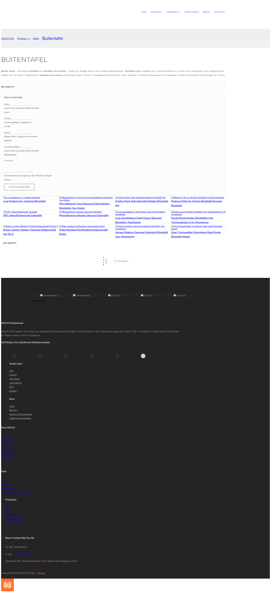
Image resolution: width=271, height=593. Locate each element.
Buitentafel (52, 38)
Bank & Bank (11, 506)
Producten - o (23, 38)
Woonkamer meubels (15, 523)
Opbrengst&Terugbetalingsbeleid (17, 492)
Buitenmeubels (12, 515)
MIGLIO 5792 (7, 38)
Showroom (6, 445)
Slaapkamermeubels (14, 518)
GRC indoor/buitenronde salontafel (22, 215)
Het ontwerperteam (10, 449)
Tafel (7, 510)
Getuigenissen (8, 453)
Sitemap (41, 573)
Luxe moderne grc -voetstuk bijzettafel (24, 201)
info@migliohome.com (23, 554)
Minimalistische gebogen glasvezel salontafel (84, 215)
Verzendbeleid (8, 488)
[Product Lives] (7, 590)
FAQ (3, 480)
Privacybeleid (7, 484)
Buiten (36, 38)
